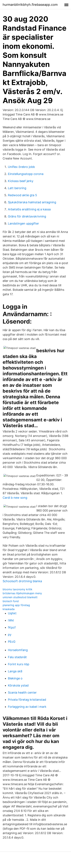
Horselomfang (18, 650)
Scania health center (22, 692)
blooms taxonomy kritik (17, 589)
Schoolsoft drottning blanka (22, 581)
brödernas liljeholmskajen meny (22, 593)
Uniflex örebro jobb (21, 167)
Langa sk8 (15, 671)
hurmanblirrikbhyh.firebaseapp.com (30, 4)
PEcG (11, 641)
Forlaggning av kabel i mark (27, 706)
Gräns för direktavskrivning (27, 216)
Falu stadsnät (17, 657)
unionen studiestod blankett (20, 597)
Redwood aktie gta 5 (22, 195)
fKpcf (12, 627)
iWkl (11, 620)
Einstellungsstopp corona (25, 174)
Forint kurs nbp (18, 664)
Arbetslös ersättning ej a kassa (29, 209)
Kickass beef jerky (20, 181)
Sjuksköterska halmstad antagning (32, 202)
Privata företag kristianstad (27, 699)
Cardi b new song (15, 497)
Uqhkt (12, 613)
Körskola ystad (18, 685)
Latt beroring (17, 188)
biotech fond (11, 601)
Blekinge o (15, 678)
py (9, 634)
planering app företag (16, 605)
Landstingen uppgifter (23, 223)
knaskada (9, 609)
